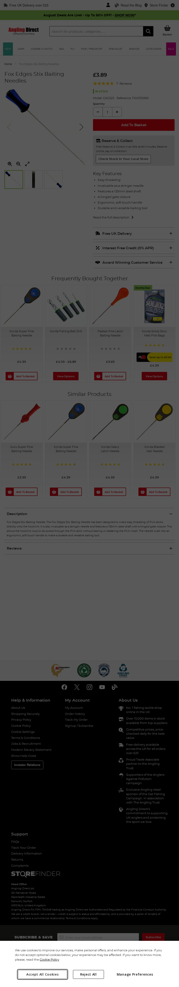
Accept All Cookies (42, 974)
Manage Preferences (135, 974)
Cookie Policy (49, 959)
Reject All (88, 974)
